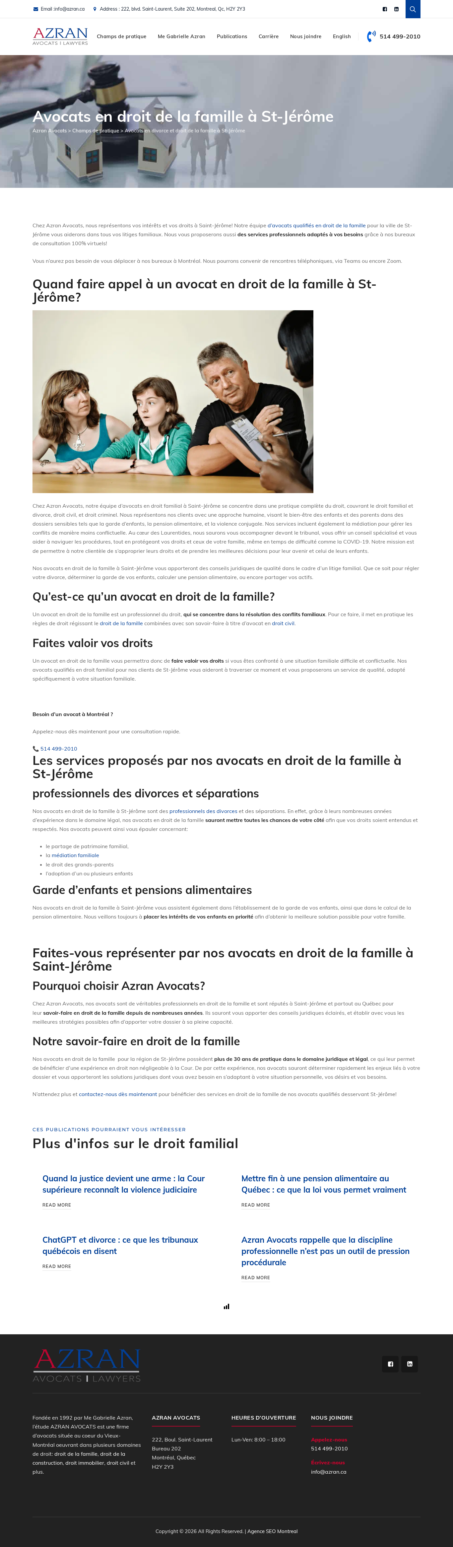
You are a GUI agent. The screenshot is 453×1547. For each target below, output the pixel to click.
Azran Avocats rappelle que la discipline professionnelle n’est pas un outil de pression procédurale (325, 1251)
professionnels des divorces (203, 811)
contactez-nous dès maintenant (118, 1094)
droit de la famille (121, 623)
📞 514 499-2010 (54, 748)
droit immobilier (84, 1462)
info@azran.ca (69, 9)
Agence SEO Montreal (272, 1531)
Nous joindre (306, 36)
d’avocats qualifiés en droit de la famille (317, 225)
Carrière (269, 36)
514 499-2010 (329, 1448)
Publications (232, 36)
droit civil (283, 623)
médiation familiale (75, 855)
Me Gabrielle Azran (182, 36)
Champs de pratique (122, 36)
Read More (56, 1205)
